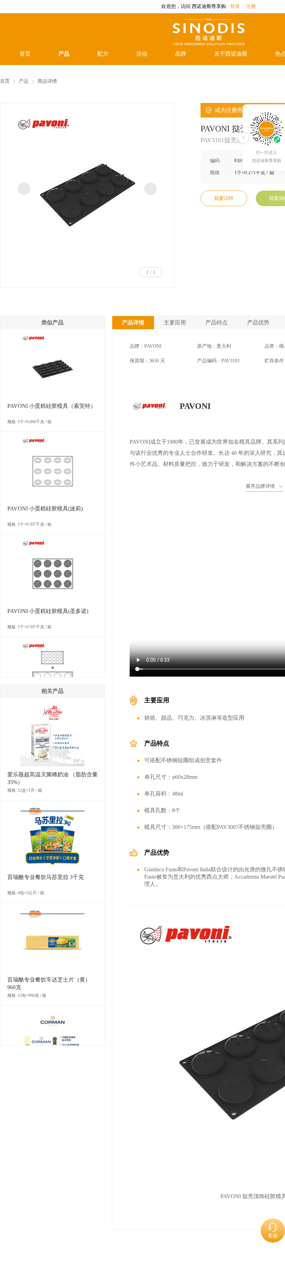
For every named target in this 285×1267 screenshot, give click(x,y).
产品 (64, 54)
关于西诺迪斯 (230, 54)
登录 (235, 6)
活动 (141, 54)
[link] (5, 81)
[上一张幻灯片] (24, 189)
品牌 (180, 54)
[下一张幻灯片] (150, 189)
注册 (251, 6)
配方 (102, 54)
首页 (25, 54)
